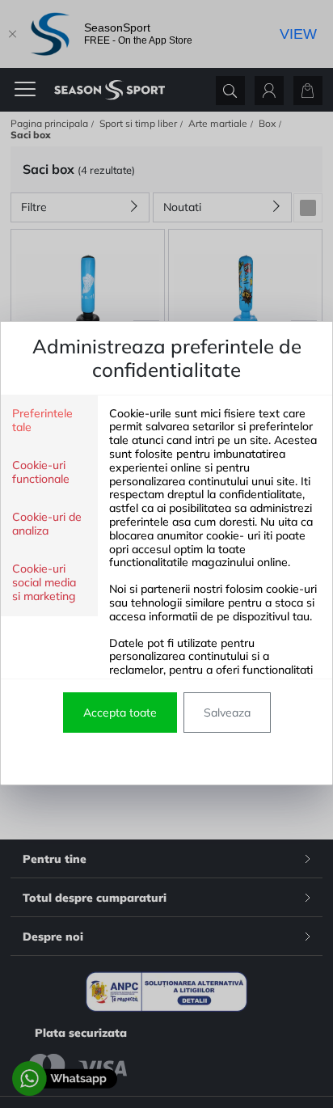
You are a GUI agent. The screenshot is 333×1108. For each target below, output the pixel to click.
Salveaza (227, 712)
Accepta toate (120, 712)
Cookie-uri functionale (41, 472)
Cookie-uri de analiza (47, 524)
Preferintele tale (42, 420)
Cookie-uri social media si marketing (44, 582)
